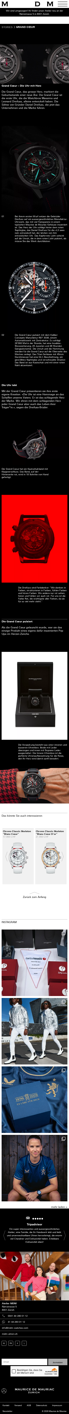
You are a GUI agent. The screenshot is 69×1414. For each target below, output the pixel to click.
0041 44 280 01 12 (18, 1315)
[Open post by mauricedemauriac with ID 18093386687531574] (34, 963)
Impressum (57, 1405)
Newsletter (7, 1411)
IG (4, 1343)
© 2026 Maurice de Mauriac (54, 1411)
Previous (8, 856)
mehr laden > (59, 1207)
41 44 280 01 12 (16, 1321)
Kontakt (6, 1405)
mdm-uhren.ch (9, 1333)
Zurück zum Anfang (34, 897)
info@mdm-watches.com (15, 1327)
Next (61, 856)
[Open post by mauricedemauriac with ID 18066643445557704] (34, 1031)
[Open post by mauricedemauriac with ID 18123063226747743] (34, 1168)
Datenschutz (41, 1405)
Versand (18, 1405)
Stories (7, 27)
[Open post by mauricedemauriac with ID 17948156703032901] (34, 1099)
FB (11, 1343)
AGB (29, 1405)
